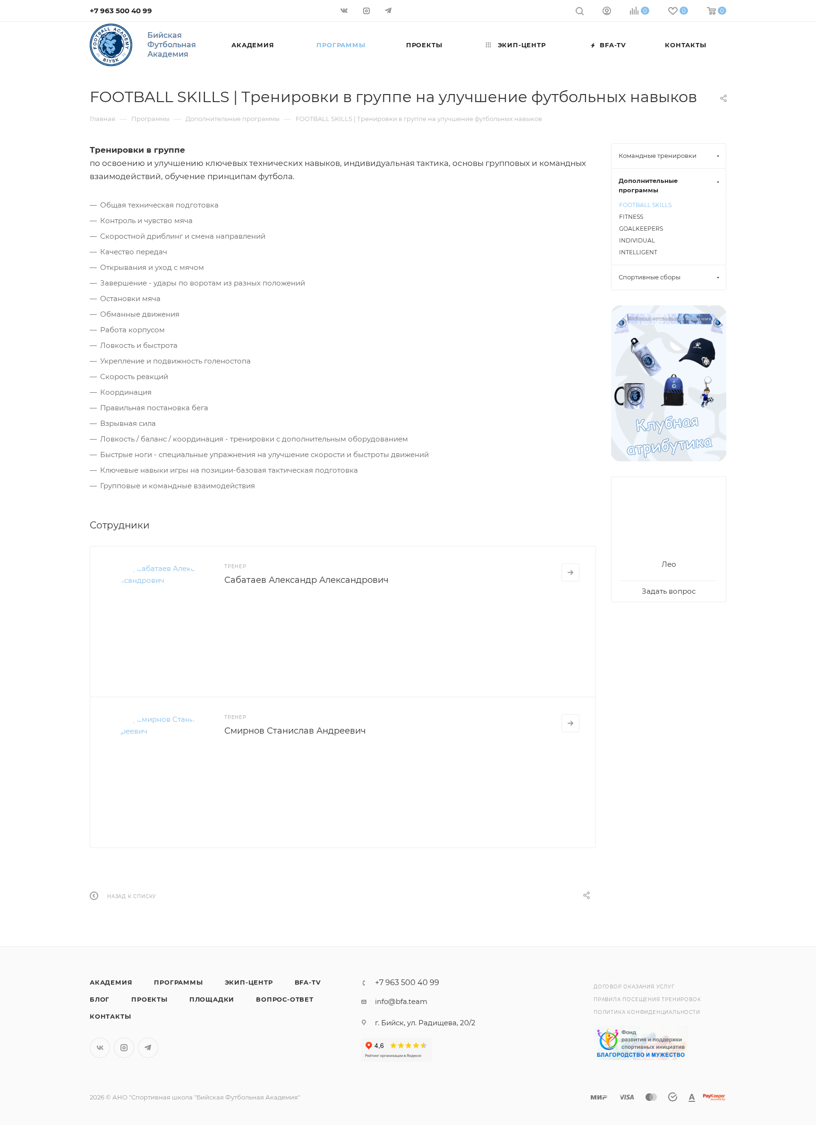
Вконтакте (100, 1048)
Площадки (211, 999)
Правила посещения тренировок (647, 999)
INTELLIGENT (638, 252)
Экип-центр (249, 982)
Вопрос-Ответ (285, 999)
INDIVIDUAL (637, 240)
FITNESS (631, 216)
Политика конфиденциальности (647, 1012)
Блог (100, 999)
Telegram (148, 1048)
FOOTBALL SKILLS (645, 204)
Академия (111, 982)
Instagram (124, 1048)
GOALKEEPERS (641, 228)
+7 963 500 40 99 (121, 10)
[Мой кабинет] (607, 12)
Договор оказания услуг (634, 987)
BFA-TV (308, 982)
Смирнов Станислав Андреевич (295, 731)
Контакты (110, 1016)
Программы (178, 982)
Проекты (149, 999)
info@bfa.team (401, 1001)
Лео (669, 564)
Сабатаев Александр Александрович (306, 580)
